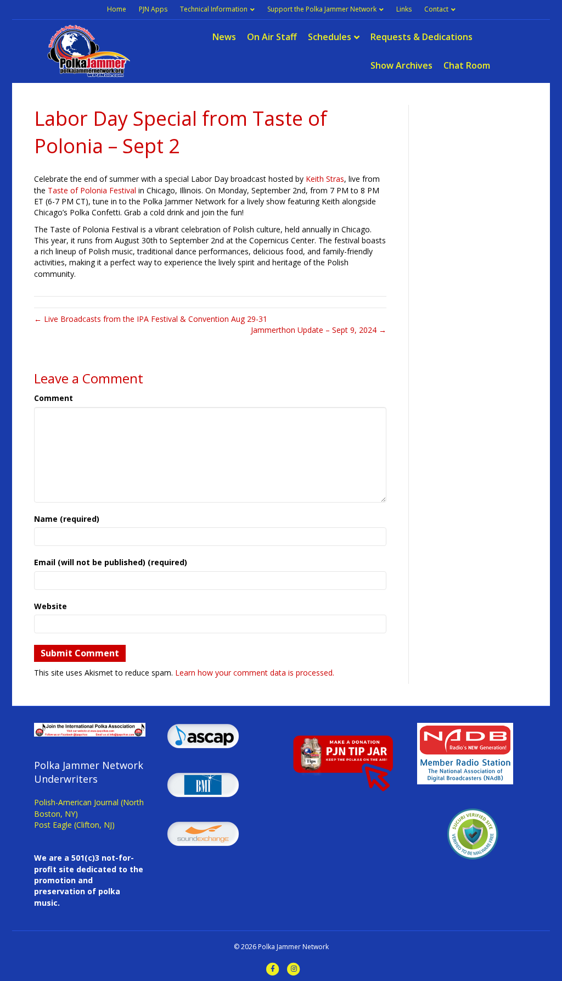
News (224, 37)
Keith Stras (325, 179)
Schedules (329, 37)
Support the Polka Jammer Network (321, 9)
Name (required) (66, 519)
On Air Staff (272, 37)
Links (404, 9)
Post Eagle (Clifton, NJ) (74, 825)
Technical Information (214, 9)
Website (50, 606)
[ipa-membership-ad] (89, 728)
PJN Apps (153, 9)
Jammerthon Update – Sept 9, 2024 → (318, 330)
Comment (53, 398)
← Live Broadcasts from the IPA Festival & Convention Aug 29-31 (150, 319)
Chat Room (466, 65)
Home (116, 9)
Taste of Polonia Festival (92, 190)
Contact (436, 9)
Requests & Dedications (421, 37)
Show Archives (401, 65)
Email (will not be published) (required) (110, 562)
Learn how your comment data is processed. (254, 672)
